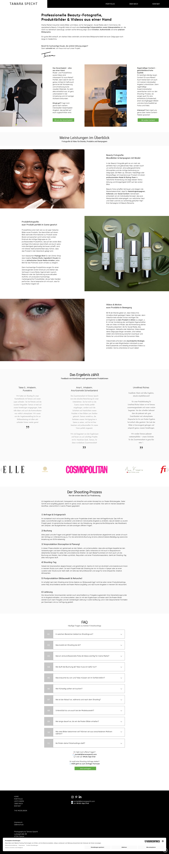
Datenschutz (19, 825)
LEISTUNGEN (19, 801)
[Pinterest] (76, 797)
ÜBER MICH (18, 804)
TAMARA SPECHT (24, 3)
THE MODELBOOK (20, 811)
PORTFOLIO (18, 799)
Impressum (18, 822)
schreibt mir (50, 48)
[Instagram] (72, 797)
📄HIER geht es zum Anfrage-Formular (84, 764)
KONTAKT (17, 806)
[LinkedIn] (80, 797)
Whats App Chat (89, 757)
